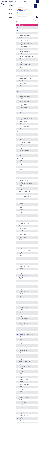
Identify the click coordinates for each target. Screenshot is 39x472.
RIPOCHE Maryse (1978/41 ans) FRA (21, 384)
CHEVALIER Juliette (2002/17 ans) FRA (21, 113)
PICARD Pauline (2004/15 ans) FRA (21, 350)
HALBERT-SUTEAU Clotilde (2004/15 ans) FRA (21, 202)
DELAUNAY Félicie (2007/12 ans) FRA (21, 134)
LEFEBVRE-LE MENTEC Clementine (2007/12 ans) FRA (21, 272)
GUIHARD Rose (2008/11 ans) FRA (21, 186)
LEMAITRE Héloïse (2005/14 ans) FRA (21, 275)
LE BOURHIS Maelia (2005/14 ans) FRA (21, 245)
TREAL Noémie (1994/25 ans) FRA (21, 415)
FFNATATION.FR (4, 1)
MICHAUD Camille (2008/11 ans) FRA (21, 318)
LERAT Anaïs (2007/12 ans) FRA (21, 281)
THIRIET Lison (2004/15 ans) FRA (21, 408)
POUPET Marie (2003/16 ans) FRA (21, 369)
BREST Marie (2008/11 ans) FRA (21, 78)
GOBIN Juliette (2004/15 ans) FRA (21, 180)
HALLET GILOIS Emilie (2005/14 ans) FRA (21, 204)
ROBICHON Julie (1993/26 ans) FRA (21, 390)
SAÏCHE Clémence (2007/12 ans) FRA (21, 400)
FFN (30, 1)
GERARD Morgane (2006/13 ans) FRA (21, 170)
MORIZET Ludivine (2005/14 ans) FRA (21, 332)
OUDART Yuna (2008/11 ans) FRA (21, 343)
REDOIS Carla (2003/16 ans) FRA (21, 379)
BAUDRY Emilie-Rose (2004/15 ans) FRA (21, 40)
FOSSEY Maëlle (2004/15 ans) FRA (21, 153)
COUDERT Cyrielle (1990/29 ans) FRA (21, 124)
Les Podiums (10, 8)
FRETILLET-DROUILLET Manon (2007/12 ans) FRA (21, 156)
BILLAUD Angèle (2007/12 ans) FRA (21, 57)
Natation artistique (16, 1)
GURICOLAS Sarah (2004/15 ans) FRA (21, 199)
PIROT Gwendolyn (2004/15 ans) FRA (21, 356)
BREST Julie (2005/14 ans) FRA (21, 76)
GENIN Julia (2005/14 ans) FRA (21, 167)
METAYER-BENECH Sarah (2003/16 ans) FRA (21, 313)
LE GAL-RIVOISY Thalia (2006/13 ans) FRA (21, 250)
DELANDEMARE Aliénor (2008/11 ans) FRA (21, 132)
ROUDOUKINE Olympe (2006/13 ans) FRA (21, 395)
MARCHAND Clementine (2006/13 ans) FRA (21, 297)
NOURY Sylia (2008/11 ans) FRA (21, 337)
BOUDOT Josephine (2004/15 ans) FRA (21, 70)
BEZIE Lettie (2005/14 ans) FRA (21, 54)
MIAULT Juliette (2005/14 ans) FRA (21, 316)
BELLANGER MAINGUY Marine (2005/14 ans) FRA (21, 43)
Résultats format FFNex (11, 16)
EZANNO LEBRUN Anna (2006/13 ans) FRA (21, 150)
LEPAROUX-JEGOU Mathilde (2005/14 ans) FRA (21, 278)
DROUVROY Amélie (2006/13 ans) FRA (21, 137)
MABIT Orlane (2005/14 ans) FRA (21, 289)
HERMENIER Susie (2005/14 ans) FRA (21, 216)
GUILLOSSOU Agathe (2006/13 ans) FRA (21, 191)
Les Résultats (10, 4)
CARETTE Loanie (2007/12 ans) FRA (21, 99)
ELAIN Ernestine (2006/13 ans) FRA (21, 148)
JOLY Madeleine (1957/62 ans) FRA (21, 223)
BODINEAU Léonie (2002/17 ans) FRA (21, 64)
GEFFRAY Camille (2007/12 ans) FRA (21, 161)
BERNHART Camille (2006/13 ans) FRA (21, 49)
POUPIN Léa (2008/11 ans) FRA (21, 372)
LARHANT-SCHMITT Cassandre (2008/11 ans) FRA (21, 234)
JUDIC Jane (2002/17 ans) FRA (21, 228)
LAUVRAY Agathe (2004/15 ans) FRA (21, 240)
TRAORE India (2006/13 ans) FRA (21, 413)
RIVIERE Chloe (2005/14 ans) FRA (21, 387)
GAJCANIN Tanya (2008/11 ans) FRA (21, 159)
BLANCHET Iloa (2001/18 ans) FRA (21, 59)
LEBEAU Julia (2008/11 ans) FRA (21, 261)
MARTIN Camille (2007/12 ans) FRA (21, 305)
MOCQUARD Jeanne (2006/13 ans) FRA (21, 323)
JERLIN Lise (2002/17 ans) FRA (21, 221)
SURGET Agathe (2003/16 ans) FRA (21, 402)
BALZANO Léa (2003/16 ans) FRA (21, 33)
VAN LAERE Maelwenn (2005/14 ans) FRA (21, 418)
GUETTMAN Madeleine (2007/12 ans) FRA (21, 183)
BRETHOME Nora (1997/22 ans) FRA (21, 81)
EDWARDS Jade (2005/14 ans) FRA (21, 145)
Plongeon (20, 1)
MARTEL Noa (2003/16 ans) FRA (21, 302)
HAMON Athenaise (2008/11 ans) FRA (21, 207)
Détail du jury (10, 13)
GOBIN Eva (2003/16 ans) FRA (21, 178)
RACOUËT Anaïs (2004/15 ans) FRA (21, 374)
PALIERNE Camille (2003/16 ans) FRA (21, 345)
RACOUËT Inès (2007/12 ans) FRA (21, 377)
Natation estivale (25, 1)
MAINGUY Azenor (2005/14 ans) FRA (21, 291)
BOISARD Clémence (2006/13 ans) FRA (21, 67)
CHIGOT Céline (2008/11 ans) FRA (21, 116)
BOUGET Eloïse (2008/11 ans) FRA (21, 73)
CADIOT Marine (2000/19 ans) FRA (21, 94)
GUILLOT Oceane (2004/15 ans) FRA (21, 194)
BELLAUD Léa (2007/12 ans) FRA (21, 46)
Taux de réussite (10, 12)
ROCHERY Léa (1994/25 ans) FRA (21, 392)
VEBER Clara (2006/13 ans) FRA (21, 421)
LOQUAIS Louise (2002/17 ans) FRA (21, 286)
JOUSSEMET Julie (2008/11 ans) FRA (21, 226)
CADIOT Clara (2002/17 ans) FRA (21, 91)
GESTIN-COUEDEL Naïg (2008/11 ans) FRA (21, 173)
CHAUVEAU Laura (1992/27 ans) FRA (21, 101)
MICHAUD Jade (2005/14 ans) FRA (21, 321)
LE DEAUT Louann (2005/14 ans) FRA (21, 248)
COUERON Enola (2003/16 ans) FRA (21, 126)
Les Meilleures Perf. (11, 9)
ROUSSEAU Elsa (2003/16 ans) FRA (21, 397)
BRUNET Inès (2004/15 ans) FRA (21, 89)
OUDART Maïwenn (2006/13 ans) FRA (21, 340)
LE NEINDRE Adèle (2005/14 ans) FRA (21, 253)
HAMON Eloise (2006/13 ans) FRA (21, 210)
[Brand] (4, 4)
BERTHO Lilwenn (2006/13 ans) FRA (21, 51)
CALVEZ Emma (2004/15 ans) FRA (21, 96)
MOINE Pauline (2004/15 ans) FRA (21, 326)
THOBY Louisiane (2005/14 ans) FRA (21, 410)
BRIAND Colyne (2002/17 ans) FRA (21, 83)
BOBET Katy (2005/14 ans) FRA (21, 62)
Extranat (37, 1)
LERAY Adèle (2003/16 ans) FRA (21, 284)
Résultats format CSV (11, 17)
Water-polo (12, 1)
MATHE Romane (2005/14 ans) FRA (21, 307)
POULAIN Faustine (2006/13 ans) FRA (21, 364)
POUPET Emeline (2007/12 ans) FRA (21, 366)
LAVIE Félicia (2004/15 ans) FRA (21, 243)
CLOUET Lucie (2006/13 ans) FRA (21, 121)
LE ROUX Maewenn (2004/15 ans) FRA (21, 256)
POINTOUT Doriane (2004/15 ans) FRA (21, 361)
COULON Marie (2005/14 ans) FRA (21, 129)
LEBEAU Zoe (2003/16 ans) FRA (21, 264)
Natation (10, 1)
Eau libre (22, 1)
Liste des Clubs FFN (11, 5)
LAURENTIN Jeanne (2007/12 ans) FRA (21, 237)
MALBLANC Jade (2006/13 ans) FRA (21, 294)
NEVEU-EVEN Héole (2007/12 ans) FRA (21, 334)
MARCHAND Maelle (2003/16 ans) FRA (21, 300)
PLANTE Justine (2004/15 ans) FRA (21, 359)
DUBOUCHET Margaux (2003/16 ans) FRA (21, 140)
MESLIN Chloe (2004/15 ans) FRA (21, 310)
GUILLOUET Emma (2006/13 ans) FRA (21, 196)
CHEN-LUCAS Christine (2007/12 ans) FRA (21, 110)
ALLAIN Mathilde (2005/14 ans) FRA (21, 28)
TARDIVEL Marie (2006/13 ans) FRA (21, 405)
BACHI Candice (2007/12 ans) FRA (21, 30)
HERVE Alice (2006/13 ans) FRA (21, 218)
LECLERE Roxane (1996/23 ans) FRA (21, 269)
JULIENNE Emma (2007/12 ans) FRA (21, 231)
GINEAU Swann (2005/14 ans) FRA (21, 175)
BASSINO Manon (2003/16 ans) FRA (21, 38)
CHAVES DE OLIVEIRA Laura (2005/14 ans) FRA (21, 104)
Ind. (35, 25)
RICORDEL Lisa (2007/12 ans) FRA (21, 382)
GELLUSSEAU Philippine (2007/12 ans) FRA (21, 164)
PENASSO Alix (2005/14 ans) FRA (21, 348)
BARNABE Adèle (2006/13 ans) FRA (21, 35)
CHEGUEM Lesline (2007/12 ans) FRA (21, 107)
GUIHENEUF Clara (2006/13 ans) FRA (21, 189)
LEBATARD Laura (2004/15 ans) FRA (21, 259)
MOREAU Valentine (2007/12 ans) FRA (21, 329)
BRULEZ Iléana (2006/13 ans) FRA (21, 86)
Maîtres (29, 1)
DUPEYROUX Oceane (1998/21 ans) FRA (21, 143)
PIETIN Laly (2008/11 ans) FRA (21, 353)
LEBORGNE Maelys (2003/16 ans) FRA (21, 266)
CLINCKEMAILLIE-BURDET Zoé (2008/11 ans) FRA (21, 118)
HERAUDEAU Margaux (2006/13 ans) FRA (21, 213)
